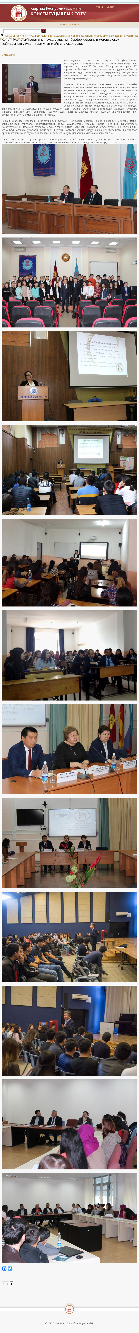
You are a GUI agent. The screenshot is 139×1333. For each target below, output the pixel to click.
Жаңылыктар (12, 35)
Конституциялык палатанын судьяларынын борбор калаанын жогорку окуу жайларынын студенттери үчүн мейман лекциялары (69, 37)
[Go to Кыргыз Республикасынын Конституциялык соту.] (1, 35)
